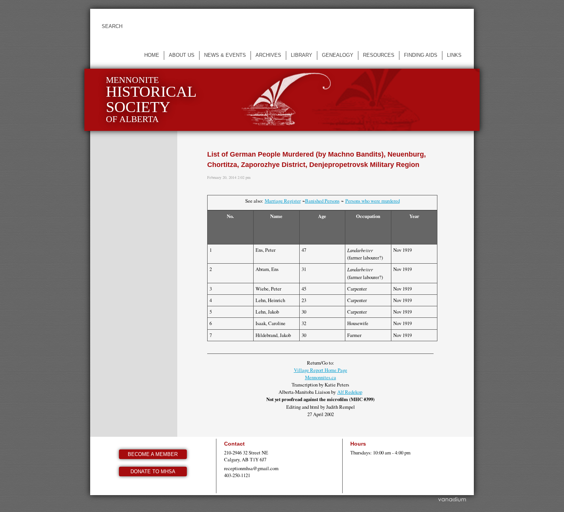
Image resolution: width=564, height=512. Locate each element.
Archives (268, 55)
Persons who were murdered (372, 200)
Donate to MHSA (152, 471)
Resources (378, 55)
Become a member (153, 454)
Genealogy (337, 55)
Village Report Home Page (320, 370)
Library (301, 55)
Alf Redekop (349, 391)
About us (182, 55)
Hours (358, 444)
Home (151, 55)
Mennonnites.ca (320, 377)
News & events (225, 55)
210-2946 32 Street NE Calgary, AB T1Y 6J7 (246, 456)
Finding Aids (420, 55)
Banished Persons (322, 200)
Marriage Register (283, 200)
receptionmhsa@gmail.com (251, 468)
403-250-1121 (237, 475)
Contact (234, 444)
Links (454, 55)
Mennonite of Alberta (151, 99)
